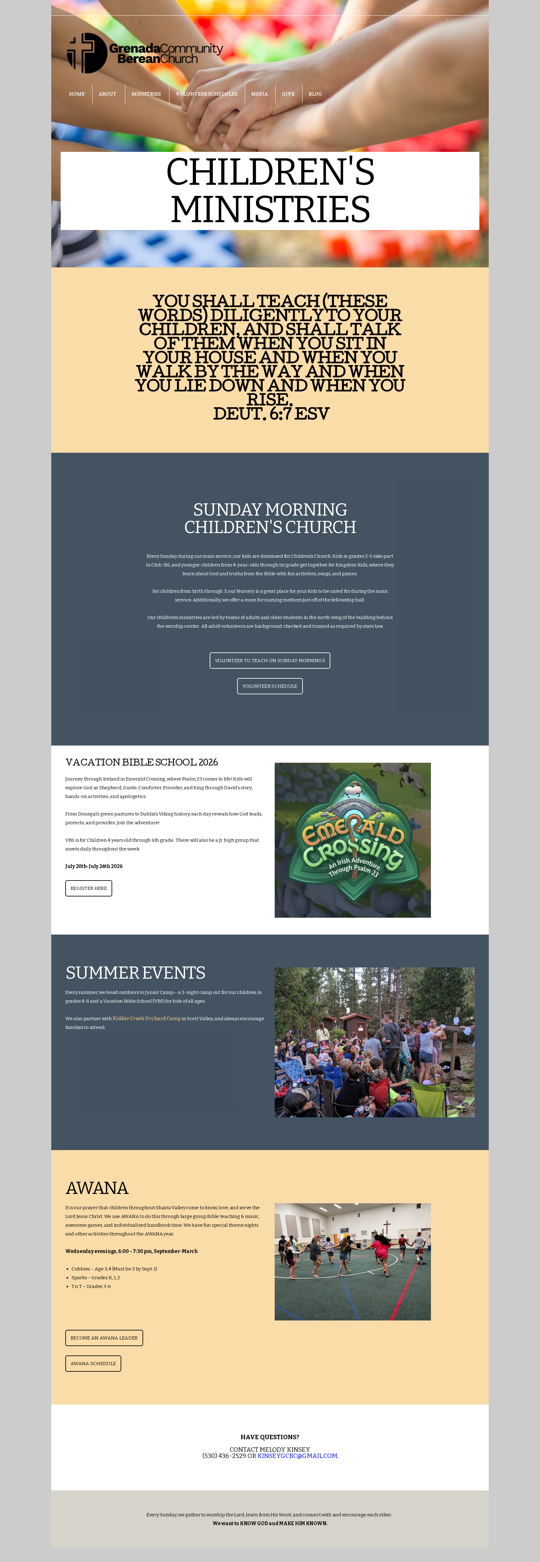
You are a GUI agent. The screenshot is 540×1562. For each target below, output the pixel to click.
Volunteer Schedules (206, 94)
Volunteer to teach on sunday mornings (270, 660)
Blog (315, 94)
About (108, 94)
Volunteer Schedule (269, 686)
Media (259, 94)
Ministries (147, 94)
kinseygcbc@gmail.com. (298, 1456)
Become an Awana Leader (104, 1338)
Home (77, 94)
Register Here (89, 888)
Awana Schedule (93, 1363)
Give (288, 94)
